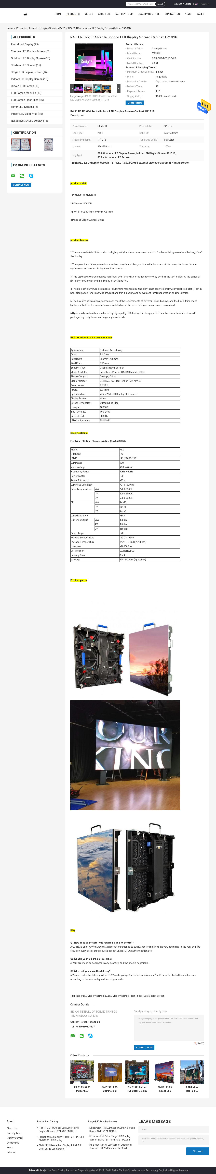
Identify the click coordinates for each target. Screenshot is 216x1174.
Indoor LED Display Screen (43, 28)
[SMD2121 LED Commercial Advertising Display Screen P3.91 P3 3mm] (110, 1072)
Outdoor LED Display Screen (28, 58)
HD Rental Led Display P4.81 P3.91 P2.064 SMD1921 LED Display (61, 1139)
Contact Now (135, 103)
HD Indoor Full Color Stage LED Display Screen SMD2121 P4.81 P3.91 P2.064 (109, 1138)
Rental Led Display (22, 44)
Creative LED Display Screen (28, 51)
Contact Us (172, 14)
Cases (200, 14)
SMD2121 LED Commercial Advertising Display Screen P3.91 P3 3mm (109, 1089)
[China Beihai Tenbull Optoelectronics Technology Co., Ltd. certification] (21, 144)
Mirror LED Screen (22, 106)
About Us (104, 14)
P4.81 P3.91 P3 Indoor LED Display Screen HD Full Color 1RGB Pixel (82, 1089)
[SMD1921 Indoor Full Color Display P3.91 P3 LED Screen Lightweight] (137, 1072)
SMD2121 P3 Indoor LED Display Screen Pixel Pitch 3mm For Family (165, 1089)
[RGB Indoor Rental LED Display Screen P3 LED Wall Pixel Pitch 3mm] (192, 1072)
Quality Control (148, 14)
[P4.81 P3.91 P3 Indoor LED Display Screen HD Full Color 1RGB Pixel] (82, 1072)
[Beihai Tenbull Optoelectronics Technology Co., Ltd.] (25, 15)
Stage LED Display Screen (26, 72)
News (188, 14)
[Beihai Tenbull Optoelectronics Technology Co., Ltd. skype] (33, 176)
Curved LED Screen (22, 86)
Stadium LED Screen (23, 65)
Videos (89, 14)
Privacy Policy (36, 1170)
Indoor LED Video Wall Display (91, 995)
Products (72, 14)
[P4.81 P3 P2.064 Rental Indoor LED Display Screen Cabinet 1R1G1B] (94, 62)
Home (58, 14)
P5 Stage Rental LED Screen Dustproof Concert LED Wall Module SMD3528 (110, 1146)
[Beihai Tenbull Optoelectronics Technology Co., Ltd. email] (15, 176)
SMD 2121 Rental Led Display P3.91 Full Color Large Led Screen (60, 1147)
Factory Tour (124, 14)
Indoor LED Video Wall (24, 113)
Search (160, 4)
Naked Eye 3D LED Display (27, 120)
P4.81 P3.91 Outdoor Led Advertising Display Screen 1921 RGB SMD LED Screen (59, 1130)
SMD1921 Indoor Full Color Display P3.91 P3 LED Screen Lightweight (137, 1089)
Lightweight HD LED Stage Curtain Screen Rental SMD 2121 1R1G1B (112, 1129)
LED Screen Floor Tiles (24, 100)
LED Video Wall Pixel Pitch (122, 995)
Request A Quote (182, 4)
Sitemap (11, 1152)
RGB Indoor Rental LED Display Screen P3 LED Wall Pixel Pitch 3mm (192, 1089)
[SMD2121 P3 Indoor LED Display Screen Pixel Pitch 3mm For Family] (165, 1072)
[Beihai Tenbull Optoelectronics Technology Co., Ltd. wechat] (24, 176)
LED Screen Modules (23, 93)
